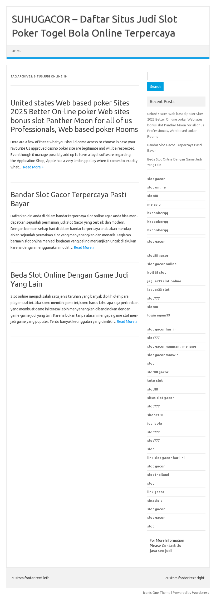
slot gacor (156, 179)
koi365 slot (156, 272)
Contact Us (171, 546)
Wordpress (200, 592)
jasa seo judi (161, 551)
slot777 (153, 298)
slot (150, 363)
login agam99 (158, 315)
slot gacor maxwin (163, 355)
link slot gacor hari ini (166, 458)
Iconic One (151, 592)
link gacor (155, 492)
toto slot (155, 380)
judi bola (154, 423)
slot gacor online (161, 264)
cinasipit (154, 500)
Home (16, 51)
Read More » (33, 167)
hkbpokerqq (157, 213)
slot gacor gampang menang (171, 346)
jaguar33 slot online (164, 281)
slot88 (152, 196)
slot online (156, 187)
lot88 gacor (158, 255)
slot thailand (158, 474)
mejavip (154, 204)
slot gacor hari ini (162, 329)
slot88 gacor (158, 372)
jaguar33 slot (158, 289)
